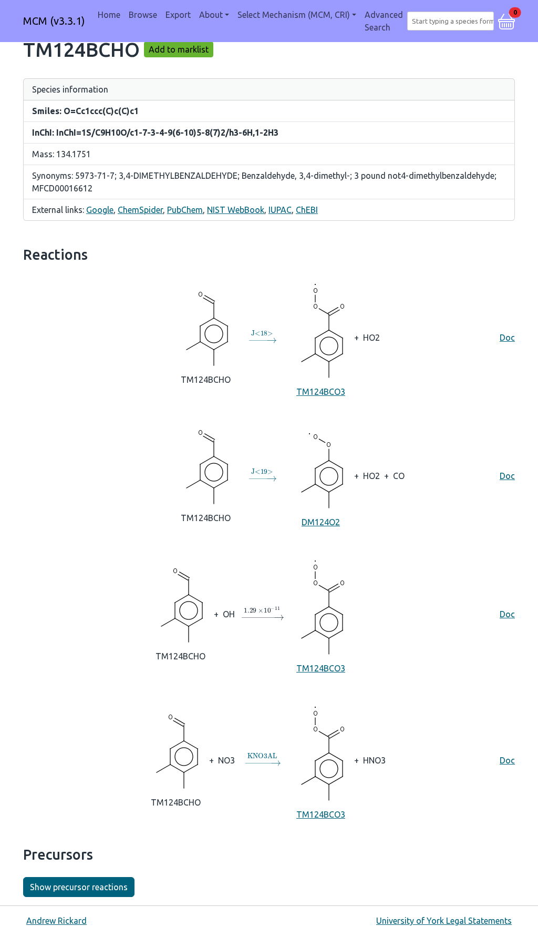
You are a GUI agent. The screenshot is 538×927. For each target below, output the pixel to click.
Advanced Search (384, 21)
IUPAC (280, 210)
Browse (143, 14)
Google (99, 210)
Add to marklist (179, 49)
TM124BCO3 (320, 391)
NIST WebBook (235, 210)
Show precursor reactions (79, 887)
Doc (507, 337)
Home (109, 14)
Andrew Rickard (56, 920)
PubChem (185, 210)
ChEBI (307, 210)
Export (178, 14)
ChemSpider (140, 210)
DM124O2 (321, 522)
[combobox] (452, 21)
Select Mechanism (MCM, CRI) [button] (293, 14)
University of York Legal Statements (444, 920)
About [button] (211, 14)
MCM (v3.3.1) (54, 21)
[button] (506, 20)
